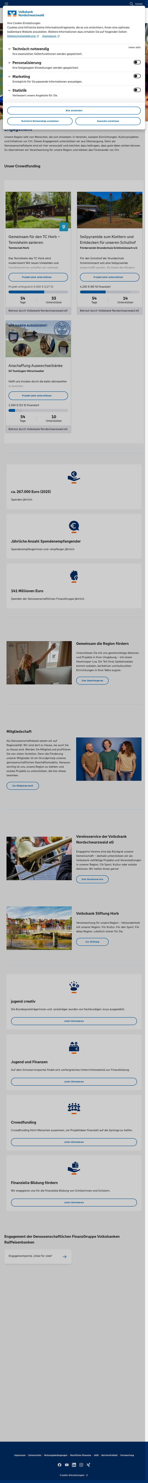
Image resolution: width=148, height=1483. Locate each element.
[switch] (137, 62)
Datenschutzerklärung (21, 36)
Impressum (49, 36)
